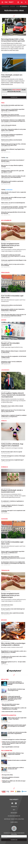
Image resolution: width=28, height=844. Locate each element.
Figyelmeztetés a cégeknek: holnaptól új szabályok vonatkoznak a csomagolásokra (13, 416)
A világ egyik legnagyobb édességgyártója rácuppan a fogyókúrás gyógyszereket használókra (15, 698)
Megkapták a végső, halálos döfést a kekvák (12, 406)
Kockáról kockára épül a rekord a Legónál (11, 451)
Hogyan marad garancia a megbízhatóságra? (12, 460)
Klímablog (4, 467)
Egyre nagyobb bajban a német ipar (10, 746)
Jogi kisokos (5, 370)
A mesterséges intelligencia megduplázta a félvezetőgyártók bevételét (12, 135)
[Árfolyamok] (22, 2)
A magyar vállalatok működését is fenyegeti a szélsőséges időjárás (12, 506)
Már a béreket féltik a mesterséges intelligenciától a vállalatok (13, 644)
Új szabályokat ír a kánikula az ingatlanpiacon (12, 501)
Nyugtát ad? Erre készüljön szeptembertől (10, 344)
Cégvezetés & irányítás (8, 715)
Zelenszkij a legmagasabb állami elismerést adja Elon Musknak (13, 213)
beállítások (21, 819)
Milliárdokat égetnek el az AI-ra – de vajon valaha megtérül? (13, 662)
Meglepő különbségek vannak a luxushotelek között (12, 491)
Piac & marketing (6, 750)
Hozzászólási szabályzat (14, 815)
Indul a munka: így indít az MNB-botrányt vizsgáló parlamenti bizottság (13, 198)
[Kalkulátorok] (18, 2)
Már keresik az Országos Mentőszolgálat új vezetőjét (12, 166)
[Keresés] (25, 2)
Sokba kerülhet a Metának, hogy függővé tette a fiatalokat (13, 150)
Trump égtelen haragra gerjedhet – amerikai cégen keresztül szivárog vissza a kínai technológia (14, 207)
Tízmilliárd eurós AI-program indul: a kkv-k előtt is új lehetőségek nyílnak (13, 657)
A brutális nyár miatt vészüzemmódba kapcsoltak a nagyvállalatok (17, 733)
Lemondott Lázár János (7, 604)
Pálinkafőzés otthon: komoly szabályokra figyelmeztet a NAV (11, 362)
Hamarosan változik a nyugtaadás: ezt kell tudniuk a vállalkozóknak (13, 357)
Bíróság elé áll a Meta (7, 774)
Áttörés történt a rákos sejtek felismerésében (12, 613)
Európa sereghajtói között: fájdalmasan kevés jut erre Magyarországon (10, 245)
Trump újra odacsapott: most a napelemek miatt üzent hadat (13, 511)
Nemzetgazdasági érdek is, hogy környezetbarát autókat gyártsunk (13, 40)
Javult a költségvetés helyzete (8, 125)
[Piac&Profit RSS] (16, 803)
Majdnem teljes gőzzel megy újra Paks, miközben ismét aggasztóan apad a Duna (13, 144)
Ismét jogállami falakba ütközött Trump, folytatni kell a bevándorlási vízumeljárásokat (13, 395)
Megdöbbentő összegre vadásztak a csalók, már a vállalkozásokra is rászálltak (13, 652)
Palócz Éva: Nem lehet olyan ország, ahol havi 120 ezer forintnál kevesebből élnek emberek (13, 315)
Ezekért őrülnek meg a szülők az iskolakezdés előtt (16, 768)
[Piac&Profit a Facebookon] (12, 803)
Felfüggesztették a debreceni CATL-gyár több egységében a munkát (12, 171)
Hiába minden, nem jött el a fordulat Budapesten (13, 202)
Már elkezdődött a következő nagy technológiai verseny (16, 690)
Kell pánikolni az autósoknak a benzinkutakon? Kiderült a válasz (12, 161)
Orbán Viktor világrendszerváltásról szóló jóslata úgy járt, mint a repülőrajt (13, 130)
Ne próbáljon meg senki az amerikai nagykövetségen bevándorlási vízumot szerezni (13, 115)
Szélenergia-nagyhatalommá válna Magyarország (13, 260)
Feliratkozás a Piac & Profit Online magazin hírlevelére (14, 833)
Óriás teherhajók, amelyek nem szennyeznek (11, 76)
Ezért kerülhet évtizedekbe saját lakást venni (12, 105)
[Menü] (2, 2)
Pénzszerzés (5, 272)
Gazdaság (4, 519)
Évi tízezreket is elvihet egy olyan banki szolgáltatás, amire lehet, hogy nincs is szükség (13, 255)
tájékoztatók (14, 819)
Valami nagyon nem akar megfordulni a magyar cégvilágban (17, 718)
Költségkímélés (6, 220)
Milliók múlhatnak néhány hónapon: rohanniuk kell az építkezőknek (13, 351)
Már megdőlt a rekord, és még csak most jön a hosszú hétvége (12, 265)
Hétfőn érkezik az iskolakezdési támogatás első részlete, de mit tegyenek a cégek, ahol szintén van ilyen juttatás (14, 743)
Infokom (4, 620)
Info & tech (4, 679)
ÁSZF (14, 809)
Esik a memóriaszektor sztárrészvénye (12, 711)
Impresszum (14, 806)
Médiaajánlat (14, 812)
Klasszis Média (14, 822)
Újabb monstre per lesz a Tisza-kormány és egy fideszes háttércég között (13, 410)
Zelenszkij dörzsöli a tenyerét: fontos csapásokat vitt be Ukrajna (13, 193)
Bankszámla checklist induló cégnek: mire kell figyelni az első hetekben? (17, 725)
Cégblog (4, 420)
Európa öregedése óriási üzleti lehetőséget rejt (13, 609)
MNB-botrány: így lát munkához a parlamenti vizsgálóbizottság (12, 182)
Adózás (3, 320)
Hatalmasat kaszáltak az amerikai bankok (11, 140)
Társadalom (5, 570)
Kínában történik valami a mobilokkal (17, 760)
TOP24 (4, 157)
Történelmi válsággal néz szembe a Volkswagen (13, 455)
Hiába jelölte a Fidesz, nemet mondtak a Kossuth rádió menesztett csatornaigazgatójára (13, 176)
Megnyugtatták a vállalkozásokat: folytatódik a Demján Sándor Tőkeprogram (12, 310)
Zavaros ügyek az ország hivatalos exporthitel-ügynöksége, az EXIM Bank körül (13, 110)
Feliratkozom (14, 97)
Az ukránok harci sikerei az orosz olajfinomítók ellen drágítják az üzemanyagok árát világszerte (13, 120)
